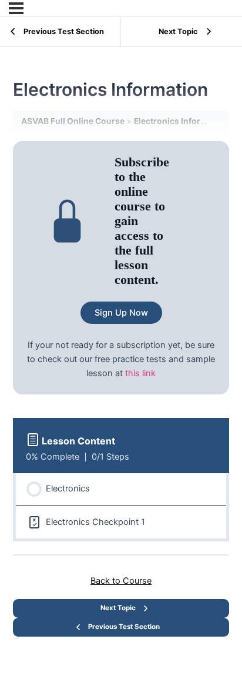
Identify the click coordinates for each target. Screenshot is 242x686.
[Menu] (16, 8)
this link (140, 373)
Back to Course (121, 580)
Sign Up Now (121, 312)
